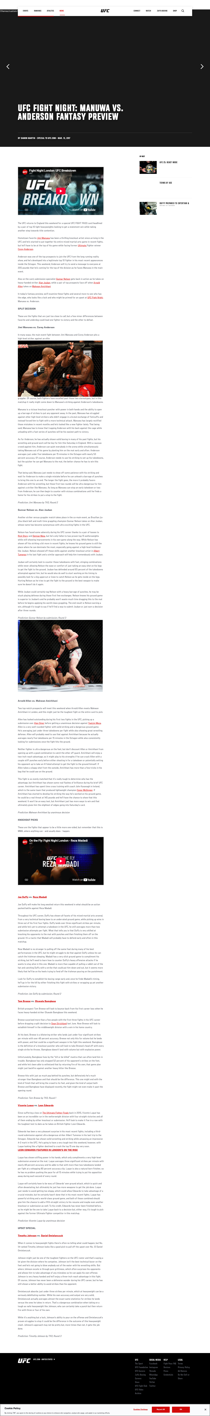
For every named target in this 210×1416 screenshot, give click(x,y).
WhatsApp (153, 1375)
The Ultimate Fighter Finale (55, 1113)
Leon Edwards (46, 1105)
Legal (180, 1360)
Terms (180, 1363)
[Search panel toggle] (183, 10)
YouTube (152, 1378)
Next (201, 66)
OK (181, 1409)
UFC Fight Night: (95, 298)
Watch (148, 11)
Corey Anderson (25, 249)
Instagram (153, 1367)
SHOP (175, 11)
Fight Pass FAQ (170, 1363)
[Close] (205, 1409)
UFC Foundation (141, 1367)
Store (137, 1382)
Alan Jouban (44, 283)
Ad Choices (182, 1371)
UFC (136, 1360)
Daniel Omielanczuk (52, 1236)
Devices (167, 1367)
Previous (8, 66)
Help (166, 1360)
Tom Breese (24, 1001)
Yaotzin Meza (94, 723)
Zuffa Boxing (162, 11)
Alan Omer (39, 723)
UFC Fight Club (141, 1386)
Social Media (155, 1360)
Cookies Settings (140, 1409)
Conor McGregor (85, 790)
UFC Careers (140, 1371)
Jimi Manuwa (43, 238)
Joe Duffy (23, 897)
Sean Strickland (59, 1023)
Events (25, 11)
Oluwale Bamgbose (45, 1001)
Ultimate (82, 245)
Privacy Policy (184, 1367)
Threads (152, 1371)
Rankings (37, 11)
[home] (105, 11)
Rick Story (23, 536)
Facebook (153, 1363)
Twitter (152, 1386)
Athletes (50, 11)
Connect (137, 11)
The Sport (139, 1363)
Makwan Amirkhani (41, 286)
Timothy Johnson (27, 1236)
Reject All (161, 1409)
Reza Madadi (40, 897)
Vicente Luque (26, 1105)
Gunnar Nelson (63, 279)
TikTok (152, 1382)
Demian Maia (39, 536)
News (62, 11)
